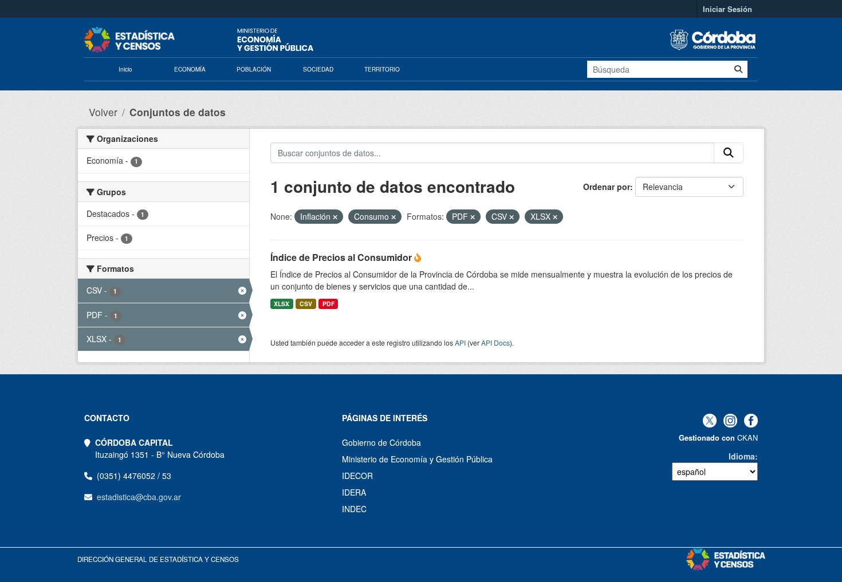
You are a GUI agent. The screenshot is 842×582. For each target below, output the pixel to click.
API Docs (495, 342)
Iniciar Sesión (727, 8)
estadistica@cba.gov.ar (139, 496)
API (460, 342)
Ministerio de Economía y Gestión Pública (417, 459)
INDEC (354, 508)
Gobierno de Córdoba (381, 442)
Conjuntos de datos (177, 112)
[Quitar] (335, 216)
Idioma (742, 456)
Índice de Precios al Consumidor (342, 257)
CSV (306, 303)
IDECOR (357, 475)
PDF (328, 303)
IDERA (354, 492)
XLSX (281, 303)
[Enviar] (738, 69)
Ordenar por (606, 186)
